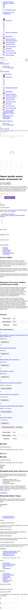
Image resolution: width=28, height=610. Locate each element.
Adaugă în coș (10, 197)
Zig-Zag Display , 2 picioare (6, 371)
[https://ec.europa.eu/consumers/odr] (9, 598)
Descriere (5, 247)
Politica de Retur (7, 577)
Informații (5, 579)
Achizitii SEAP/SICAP (8, 253)
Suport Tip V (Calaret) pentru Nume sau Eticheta (11, 406)
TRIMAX (8, 182)
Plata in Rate (6, 581)
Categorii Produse (7, 74)
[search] (2, 57)
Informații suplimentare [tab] (8, 427)
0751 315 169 (10, 12)
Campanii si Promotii (8, 1)
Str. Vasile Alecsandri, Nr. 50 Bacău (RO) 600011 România (11, 552)
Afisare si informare (9, 215)
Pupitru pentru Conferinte (6, 417)
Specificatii (5, 248)
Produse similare (7, 250)
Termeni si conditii (7, 580)
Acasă (1, 130)
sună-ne (13, 210)
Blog (4, 4)
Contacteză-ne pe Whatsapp (7, 214)
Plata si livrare (6, 251)
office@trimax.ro (10, 517)
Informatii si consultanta (8, 3)
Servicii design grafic (8, 115)
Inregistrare (11, 67)
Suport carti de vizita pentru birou (8, 348)
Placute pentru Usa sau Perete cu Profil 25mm (11, 382)
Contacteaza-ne (6, 568)
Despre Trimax (6, 117)
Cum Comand (6, 254)
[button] (0, 134)
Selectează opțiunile (6, 388)
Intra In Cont (6, 66)
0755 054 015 (10, 516)
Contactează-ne (6, 13)
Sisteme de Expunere (9, 130)
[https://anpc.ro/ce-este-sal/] (9, 603)
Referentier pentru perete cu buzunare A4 (9, 359)
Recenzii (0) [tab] (19, 427)
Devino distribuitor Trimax (9, 564)
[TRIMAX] (3, 548)
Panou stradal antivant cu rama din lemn (9, 394)
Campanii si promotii (8, 111)
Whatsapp (24, 210)
